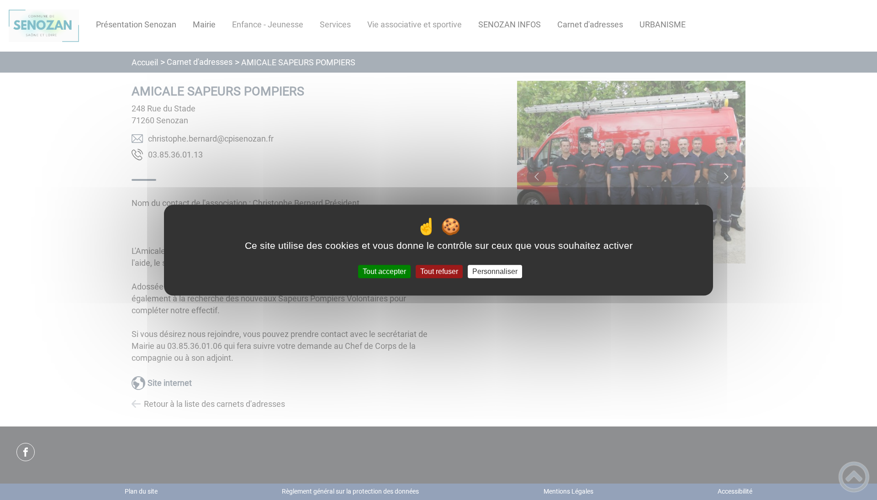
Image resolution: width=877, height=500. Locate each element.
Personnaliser (495, 271)
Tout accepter (384, 271)
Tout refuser (439, 271)
